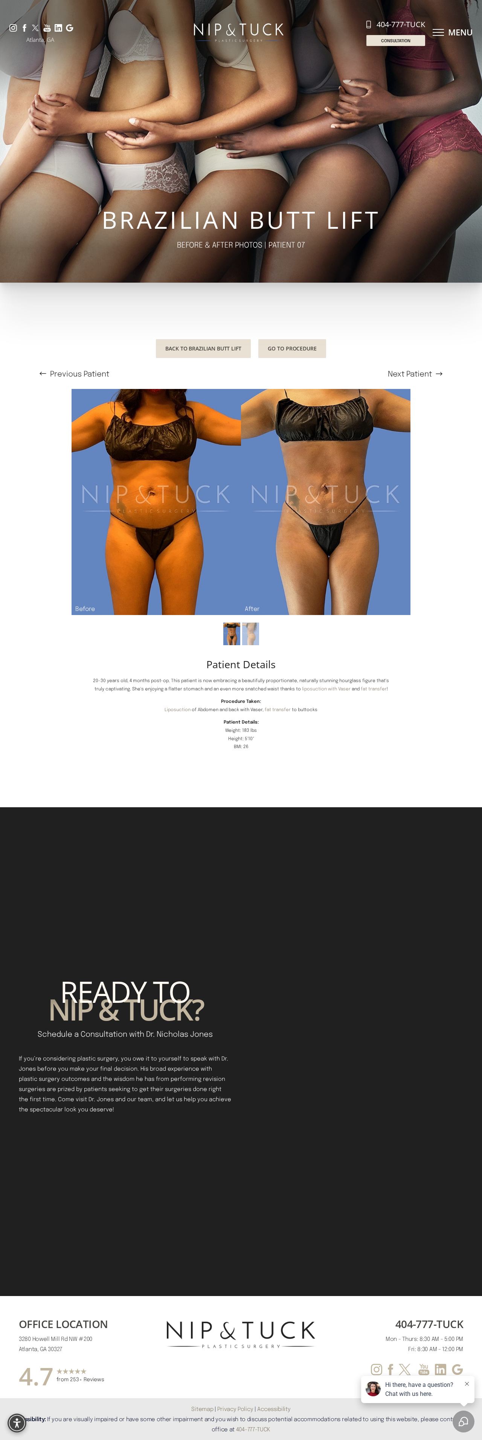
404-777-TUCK (401, 24)
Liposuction (178, 709)
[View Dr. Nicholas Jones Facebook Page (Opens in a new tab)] (24, 27)
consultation (395, 40)
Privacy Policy (235, 1408)
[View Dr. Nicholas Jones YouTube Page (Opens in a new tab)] (47, 27)
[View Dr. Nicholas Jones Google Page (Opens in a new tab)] (69, 27)
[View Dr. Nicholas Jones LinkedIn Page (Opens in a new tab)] (58, 27)
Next (410, 373)
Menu (460, 32)
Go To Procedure (292, 348)
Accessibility (273, 1408)
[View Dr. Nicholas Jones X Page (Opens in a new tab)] (36, 27)
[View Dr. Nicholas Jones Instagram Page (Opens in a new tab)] (13, 27)
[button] (438, 32)
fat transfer (374, 689)
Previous (78, 373)
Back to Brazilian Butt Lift (203, 348)
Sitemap (202, 1408)
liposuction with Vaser (326, 689)
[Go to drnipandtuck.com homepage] (238, 32)
